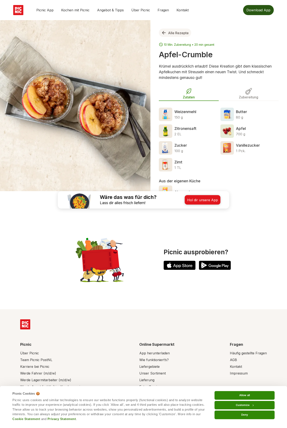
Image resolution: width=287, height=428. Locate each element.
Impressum (239, 373)
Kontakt (182, 10)
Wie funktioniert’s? (154, 360)
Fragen (163, 10)
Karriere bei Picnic (34, 366)
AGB (233, 360)
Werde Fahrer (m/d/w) (38, 373)
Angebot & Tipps (110, 10)
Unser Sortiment (152, 373)
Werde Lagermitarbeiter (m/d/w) (45, 380)
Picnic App (45, 10)
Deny (244, 414)
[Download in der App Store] (180, 265)
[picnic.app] (18, 10)
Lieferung (146, 380)
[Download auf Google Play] (215, 265)
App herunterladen (154, 353)
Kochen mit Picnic (75, 10)
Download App (258, 10)
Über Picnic (140, 10)
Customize (243, 405)
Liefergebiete (149, 366)
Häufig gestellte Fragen (248, 353)
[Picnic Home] (25, 324)
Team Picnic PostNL (36, 360)
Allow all (244, 395)
